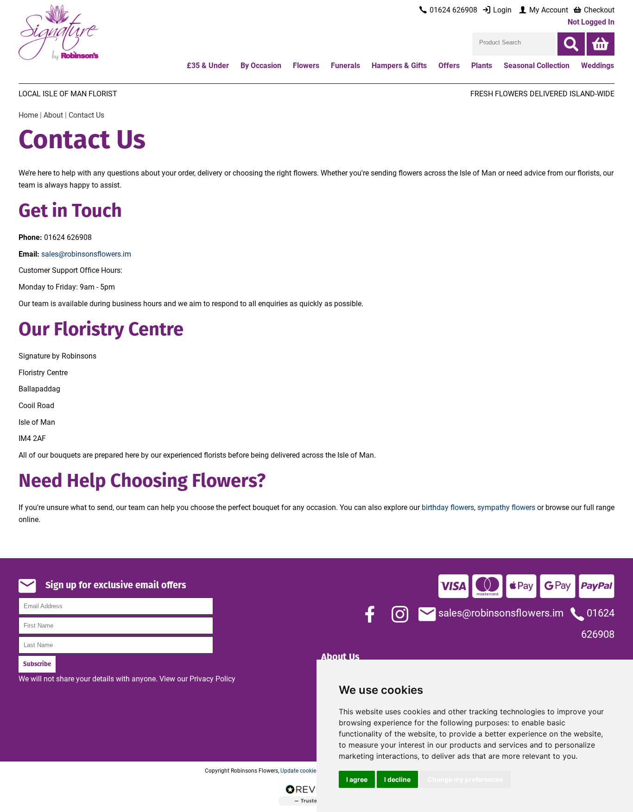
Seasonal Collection (537, 65)
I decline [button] (397, 779)
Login (501, 9)
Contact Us (86, 115)
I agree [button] (356, 779)
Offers (449, 65)
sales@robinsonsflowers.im (86, 253)
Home (28, 115)
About (53, 115)
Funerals (345, 65)
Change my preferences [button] (465, 779)
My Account (547, 9)
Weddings (597, 65)
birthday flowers (448, 507)
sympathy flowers (506, 507)
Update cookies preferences (314, 770)
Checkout (598, 9)
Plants (481, 65)
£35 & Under (208, 65)
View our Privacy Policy (197, 678)
